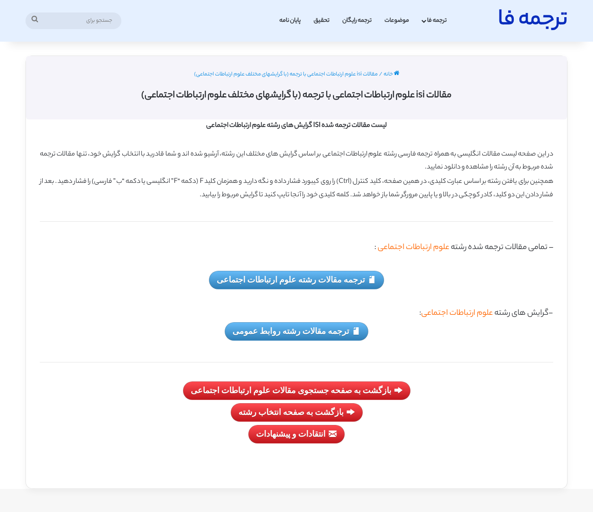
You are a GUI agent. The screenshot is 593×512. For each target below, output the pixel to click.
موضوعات (397, 20)
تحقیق (321, 20)
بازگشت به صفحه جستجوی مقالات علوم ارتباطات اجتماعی (291, 389)
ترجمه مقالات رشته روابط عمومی (291, 330)
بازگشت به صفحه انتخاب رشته (291, 411)
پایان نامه (290, 20)
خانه (389, 74)
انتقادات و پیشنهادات (291, 433)
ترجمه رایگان (357, 20)
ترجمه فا (437, 20)
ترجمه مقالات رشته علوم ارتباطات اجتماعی (291, 279)
